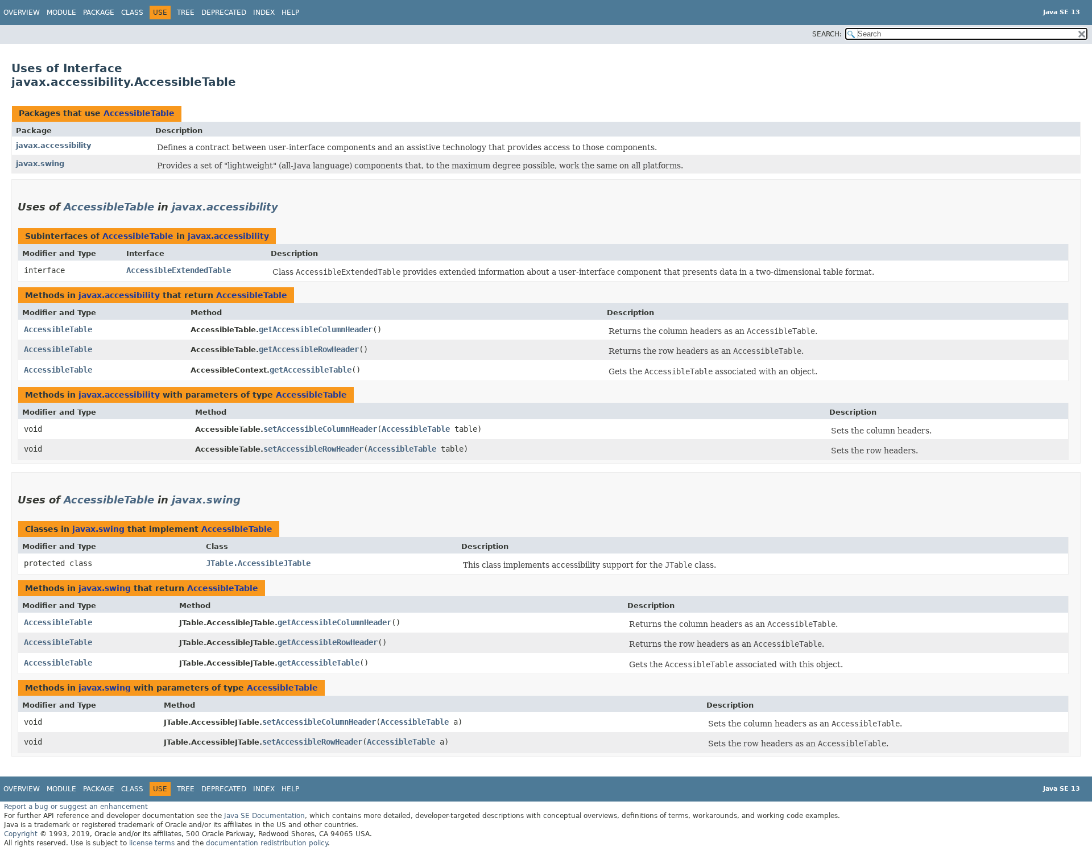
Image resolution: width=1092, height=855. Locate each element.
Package (98, 12)
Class (132, 12)
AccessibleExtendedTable (178, 270)
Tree (186, 12)
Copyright (21, 834)
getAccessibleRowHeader (309, 349)
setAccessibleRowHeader (313, 448)
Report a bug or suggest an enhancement (76, 807)
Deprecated (223, 12)
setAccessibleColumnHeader (320, 428)
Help (290, 12)
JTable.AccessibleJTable (258, 563)
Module (61, 12)
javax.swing (40, 163)
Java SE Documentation (264, 816)
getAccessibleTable (310, 369)
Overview (21, 12)
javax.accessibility (53, 145)
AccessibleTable (139, 113)
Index (264, 12)
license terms (152, 843)
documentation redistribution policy (267, 843)
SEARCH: (827, 34)
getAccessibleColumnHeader (316, 329)
